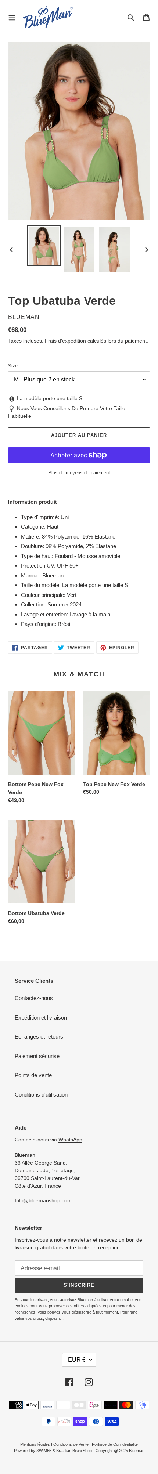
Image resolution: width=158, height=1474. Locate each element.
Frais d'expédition (65, 341)
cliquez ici (53, 1318)
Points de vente (33, 1075)
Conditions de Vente (71, 1444)
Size (13, 366)
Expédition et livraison (41, 1017)
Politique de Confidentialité (115, 1444)
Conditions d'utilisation (41, 1094)
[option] (44, 245)
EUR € (77, 1360)
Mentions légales (35, 1444)
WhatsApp (70, 1139)
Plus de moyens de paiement (79, 472)
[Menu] (11, 17)
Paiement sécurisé (37, 1056)
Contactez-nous (34, 998)
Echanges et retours (39, 1036)
